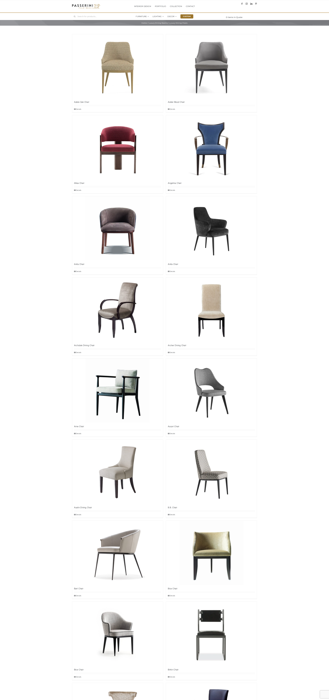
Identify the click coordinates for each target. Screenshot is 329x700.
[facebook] (242, 4)
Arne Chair (79, 426)
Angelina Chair (175, 183)
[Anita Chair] (211, 228)
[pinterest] (256, 4)
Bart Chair (78, 588)
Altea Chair (79, 183)
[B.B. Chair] (211, 472)
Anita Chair (79, 264)
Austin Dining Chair (83, 507)
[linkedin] (251, 4)
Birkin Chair (173, 669)
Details (78, 109)
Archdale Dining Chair (84, 345)
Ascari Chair (173, 426)
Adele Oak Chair (81, 102)
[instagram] (247, 4)
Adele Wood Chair (176, 102)
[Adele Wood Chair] (211, 66)
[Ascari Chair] (211, 391)
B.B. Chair (172, 507)
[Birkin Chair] (211, 634)
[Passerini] (86, 5)
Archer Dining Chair (177, 345)
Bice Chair (172, 588)
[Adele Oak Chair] (117, 66)
